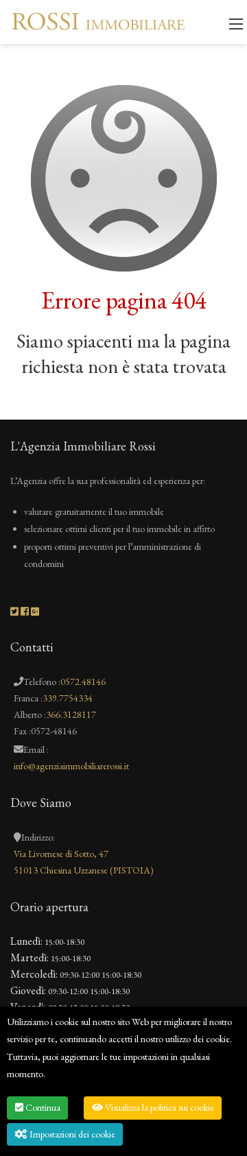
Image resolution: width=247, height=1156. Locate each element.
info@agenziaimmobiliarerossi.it (71, 766)
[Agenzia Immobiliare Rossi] (98, 20)
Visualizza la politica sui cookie (158, 1107)
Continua (41, 1107)
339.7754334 (68, 698)
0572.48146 (83, 681)
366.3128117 (71, 714)
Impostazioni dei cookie (71, 1134)
